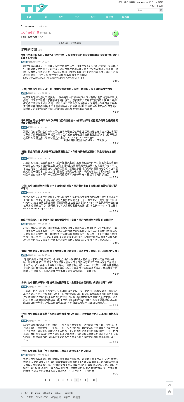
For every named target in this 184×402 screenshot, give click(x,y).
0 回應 (24, 62)
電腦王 (126, 2)
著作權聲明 (35, 393)
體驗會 (109, 16)
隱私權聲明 (47, 393)
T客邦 (120, 2)
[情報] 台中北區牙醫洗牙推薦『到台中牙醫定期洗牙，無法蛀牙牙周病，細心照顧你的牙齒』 (70, 251)
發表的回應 (76, 43)
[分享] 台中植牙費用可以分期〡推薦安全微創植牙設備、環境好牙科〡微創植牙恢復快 (67, 89)
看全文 (116, 80)
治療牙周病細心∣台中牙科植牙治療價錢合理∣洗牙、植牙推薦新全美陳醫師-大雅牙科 (67, 219)
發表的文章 (63, 43)
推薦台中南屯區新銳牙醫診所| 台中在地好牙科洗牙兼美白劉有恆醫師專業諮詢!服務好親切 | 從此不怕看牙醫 (70, 56)
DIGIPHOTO (141, 2)
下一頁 (92, 380)
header (169, 385)
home (169, 391)
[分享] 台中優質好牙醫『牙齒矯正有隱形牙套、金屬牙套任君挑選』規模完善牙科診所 (67, 282)
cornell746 (29, 26)
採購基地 (132, 2)
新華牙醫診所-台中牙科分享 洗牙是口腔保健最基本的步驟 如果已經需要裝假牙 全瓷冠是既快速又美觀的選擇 (69, 122)
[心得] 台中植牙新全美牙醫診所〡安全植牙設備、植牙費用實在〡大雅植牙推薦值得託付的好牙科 (69, 187)
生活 (77, 16)
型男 (61, 16)
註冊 (160, 5)
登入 (153, 5)
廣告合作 (59, 393)
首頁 (28, 16)
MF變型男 (149, 2)
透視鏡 (160, 2)
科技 (93, 16)
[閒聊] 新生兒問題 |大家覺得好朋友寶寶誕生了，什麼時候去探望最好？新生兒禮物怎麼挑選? (68, 153)
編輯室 (125, 16)
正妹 (45, 16)
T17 (34, 7)
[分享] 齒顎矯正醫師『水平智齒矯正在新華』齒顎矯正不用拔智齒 (56, 350)
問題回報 (69, 393)
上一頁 (47, 380)
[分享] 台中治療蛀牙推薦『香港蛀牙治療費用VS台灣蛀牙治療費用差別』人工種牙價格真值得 (69, 315)
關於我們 (24, 393)
